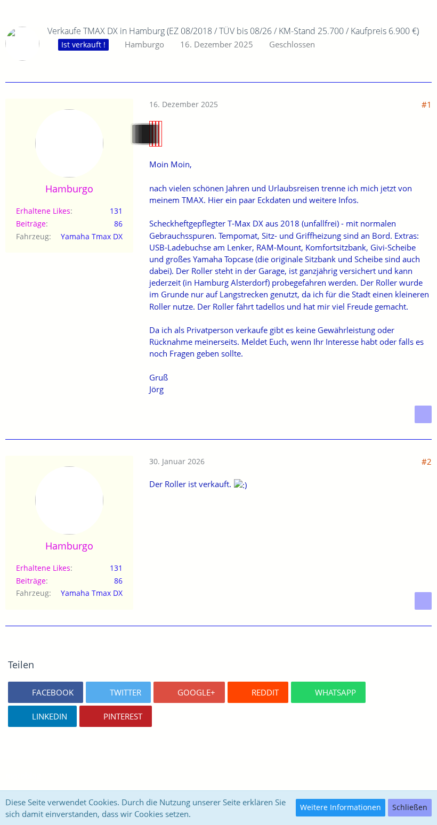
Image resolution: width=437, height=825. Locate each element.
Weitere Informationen (340, 807)
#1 (427, 104)
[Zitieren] (423, 414)
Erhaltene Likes (43, 211)
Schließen (409, 807)
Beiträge (31, 224)
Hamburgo (144, 44)
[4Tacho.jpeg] (160, 134)
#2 (427, 461)
